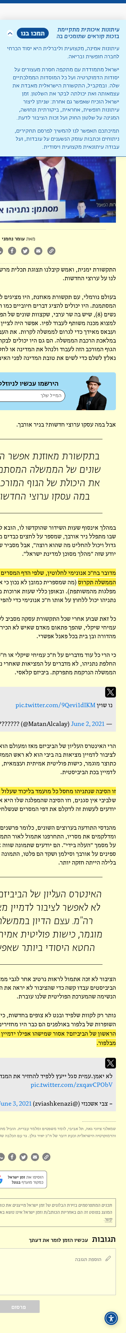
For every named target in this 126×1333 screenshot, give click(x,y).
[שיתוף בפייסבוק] (11, 251)
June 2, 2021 (87, 724)
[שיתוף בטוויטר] (25, 251)
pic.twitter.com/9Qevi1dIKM (55, 705)
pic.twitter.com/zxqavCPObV (72, 1085)
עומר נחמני (13, 239)
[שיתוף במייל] (38, 251)
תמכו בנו (33, 33)
